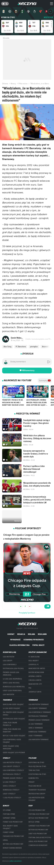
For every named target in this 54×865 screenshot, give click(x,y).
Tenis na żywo (34, 770)
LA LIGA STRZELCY (9, 782)
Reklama (31, 634)
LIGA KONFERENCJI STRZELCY (13, 770)
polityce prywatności (16, 861)
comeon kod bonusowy (38, 845)
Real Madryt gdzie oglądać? (10, 827)
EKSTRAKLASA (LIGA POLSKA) (13, 668)
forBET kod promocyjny (13, 822)
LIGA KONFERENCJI (9, 664)
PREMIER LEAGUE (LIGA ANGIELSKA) (11, 673)
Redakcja (21, 634)
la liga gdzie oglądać (11, 708)
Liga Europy (7, 661)
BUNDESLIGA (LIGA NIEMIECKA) (14, 687)
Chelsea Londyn (35, 680)
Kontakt (10, 634)
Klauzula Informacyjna (20, 645)
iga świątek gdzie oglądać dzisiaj (13, 713)
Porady (32, 782)
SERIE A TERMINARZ (36, 728)
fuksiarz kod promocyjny (13, 836)
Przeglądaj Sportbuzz (27, 612)
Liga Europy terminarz (38, 708)
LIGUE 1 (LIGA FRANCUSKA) (12, 690)
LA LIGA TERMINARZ (36, 724)
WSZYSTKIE (48, 17)
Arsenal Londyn (35, 676)
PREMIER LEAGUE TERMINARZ (39, 720)
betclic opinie (34, 822)
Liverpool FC (34, 664)
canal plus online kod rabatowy (12, 730)
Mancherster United (37, 668)
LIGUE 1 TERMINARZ (35, 736)
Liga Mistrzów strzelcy (12, 762)
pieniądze (34, 346)
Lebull (5, 840)
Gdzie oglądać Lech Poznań (14, 752)
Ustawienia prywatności (33, 639)
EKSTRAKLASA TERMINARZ (38, 716)
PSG (30, 688)
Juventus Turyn (35, 692)
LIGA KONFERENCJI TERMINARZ (40, 712)
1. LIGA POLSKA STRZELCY (12, 798)
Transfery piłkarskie (37, 790)
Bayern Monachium (36, 672)
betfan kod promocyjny (38, 830)
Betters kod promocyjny (13, 844)
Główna (5, 83)
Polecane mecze (35, 786)
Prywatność (15, 639)
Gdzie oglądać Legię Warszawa (11, 747)
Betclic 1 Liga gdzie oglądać (14, 736)
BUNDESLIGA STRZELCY (11, 790)
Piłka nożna (22, 83)
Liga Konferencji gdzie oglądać (12, 740)
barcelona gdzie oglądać (13, 704)
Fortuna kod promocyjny (39, 814)
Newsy (13, 83)
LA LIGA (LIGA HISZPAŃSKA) (12, 679)
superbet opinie (9, 818)
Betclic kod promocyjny (39, 818)
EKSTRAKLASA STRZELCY (12, 774)
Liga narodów (8, 694)
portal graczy (38, 645)
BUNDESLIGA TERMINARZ (37, 732)
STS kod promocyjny (37, 810)
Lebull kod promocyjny (38, 841)
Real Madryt (34, 661)
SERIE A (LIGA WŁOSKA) (11, 683)
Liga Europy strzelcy (11, 766)
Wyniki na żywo (8, 17)
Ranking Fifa (34, 778)
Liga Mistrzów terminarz (39, 704)
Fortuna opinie (9, 814)
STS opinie (7, 810)
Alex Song (7, 346)
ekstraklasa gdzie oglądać (14, 719)
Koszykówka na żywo (37, 774)
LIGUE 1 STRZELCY (9, 794)
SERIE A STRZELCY (9, 786)
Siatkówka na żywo (36, 762)
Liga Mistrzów (8, 657)
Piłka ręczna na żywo (37, 766)
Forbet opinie (8, 832)
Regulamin (42, 634)
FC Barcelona (21, 346)
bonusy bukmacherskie (12, 848)
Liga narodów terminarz (39, 739)
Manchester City (35, 684)
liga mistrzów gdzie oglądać (36, 799)
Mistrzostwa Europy (37, 794)
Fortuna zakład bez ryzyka (40, 837)
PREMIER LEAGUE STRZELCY (13, 778)
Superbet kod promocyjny (39, 826)
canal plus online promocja (10, 724)
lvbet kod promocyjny (38, 833)
